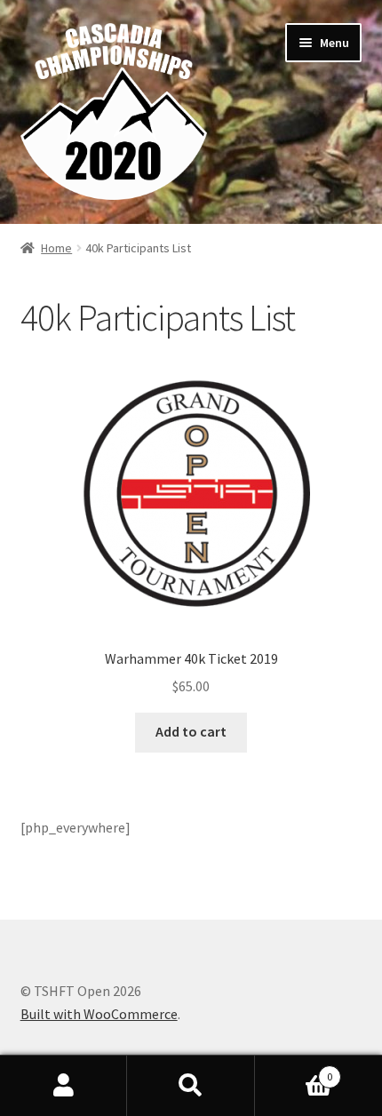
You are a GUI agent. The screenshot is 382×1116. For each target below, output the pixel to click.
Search (190, 1086)
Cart (294, 1070)
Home (56, 248)
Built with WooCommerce (99, 1014)
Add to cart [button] (191, 731)
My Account (63, 1086)
